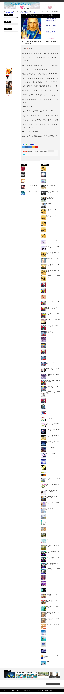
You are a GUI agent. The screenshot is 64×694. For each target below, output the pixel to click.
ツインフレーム (21, 11)
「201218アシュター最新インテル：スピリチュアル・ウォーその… (52, 363)
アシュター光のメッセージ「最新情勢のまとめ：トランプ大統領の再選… (52, 326)
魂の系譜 (19, 1)
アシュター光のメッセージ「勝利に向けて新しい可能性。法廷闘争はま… (52, 228)
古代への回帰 (48, 15)
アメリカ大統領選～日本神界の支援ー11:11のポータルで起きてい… (53, 430)
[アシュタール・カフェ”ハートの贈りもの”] (22, 5)
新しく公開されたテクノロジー (50, 203)
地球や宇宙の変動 (53, 15)
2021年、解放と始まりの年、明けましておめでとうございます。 (53, 320)
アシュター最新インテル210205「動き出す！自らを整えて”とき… (52, 234)
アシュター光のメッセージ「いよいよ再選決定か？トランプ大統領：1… (52, 314)
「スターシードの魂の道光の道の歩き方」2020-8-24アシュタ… (52, 497)
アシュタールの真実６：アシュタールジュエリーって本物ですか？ (52, 619)
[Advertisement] (11, 50)
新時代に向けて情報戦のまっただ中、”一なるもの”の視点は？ (53, 503)
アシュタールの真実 (15, 1)
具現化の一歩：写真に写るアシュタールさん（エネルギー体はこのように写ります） (31, 159)
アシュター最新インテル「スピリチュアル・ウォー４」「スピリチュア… (52, 357)
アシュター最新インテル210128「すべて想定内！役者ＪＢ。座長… (52, 253)
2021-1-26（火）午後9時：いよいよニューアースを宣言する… (53, 265)
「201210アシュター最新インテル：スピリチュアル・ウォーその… (52, 387)
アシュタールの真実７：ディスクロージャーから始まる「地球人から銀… (52, 613)
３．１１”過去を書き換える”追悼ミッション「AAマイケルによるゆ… (52, 198)
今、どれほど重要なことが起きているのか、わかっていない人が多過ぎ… (52, 442)
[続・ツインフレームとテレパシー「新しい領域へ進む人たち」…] (54, 675)
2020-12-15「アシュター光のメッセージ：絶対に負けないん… (53, 381)
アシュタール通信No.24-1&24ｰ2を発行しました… (52, 656)
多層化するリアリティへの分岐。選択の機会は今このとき (52, 607)
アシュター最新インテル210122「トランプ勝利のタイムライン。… (52, 271)
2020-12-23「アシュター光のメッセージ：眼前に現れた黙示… (53, 350)
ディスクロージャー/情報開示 (28, 11)
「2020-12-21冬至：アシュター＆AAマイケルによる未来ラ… (52, 375)
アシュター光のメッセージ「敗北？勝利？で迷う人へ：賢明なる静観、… (52, 289)
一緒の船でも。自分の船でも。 (50, 661)
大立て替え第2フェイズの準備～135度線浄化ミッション (53, 479)
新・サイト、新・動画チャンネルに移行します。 (52, 167)
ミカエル (42, 11)
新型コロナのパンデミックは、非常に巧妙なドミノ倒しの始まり (52, 582)
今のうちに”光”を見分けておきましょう (52, 447)
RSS (49, 683)
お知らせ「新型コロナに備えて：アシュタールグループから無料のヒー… (52, 588)
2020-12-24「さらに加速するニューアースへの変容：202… (53, 338)
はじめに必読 (10, 1)
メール (50, 1)
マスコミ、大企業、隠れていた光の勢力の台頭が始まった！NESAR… (52, 509)
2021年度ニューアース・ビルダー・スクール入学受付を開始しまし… (53, 179)
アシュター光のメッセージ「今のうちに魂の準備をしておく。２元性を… (52, 241)
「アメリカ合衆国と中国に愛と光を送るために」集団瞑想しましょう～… (52, 436)
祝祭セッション (22, 1)
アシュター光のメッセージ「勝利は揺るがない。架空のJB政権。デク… (52, 277)
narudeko (25, 151)
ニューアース (34, 11)
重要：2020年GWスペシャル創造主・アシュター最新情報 (52, 546)
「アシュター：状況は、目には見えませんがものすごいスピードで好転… (52, 521)
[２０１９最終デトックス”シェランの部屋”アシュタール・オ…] (21, 675)
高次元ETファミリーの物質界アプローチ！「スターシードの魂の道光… (52, 491)
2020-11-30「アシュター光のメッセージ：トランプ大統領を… (53, 399)
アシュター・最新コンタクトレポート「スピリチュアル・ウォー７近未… (52, 332)
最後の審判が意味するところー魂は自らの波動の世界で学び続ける (52, 601)
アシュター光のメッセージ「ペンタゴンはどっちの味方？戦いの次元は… (52, 302)
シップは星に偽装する (54, 158)
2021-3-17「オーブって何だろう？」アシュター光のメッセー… (52, 192)
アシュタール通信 (12, 11)
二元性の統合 (55, 11)
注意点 (28, 48)
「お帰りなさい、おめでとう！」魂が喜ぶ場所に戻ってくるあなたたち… (52, 643)
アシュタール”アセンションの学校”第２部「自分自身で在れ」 (52, 637)
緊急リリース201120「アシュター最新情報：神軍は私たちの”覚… (53, 418)
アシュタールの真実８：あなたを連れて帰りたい (52, 576)
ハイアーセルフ (38, 11)
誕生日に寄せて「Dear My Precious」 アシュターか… (53, 295)
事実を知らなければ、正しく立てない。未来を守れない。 (52, 393)
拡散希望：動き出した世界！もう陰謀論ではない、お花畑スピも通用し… (52, 527)
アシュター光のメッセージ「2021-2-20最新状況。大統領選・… (52, 216)
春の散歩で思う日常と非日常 (50, 533)
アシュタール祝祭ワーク (46, 1)
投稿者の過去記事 (50, 151)
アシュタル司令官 (6, 11)
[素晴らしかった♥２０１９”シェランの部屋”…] (9, 675)
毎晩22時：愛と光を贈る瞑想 (50, 185)
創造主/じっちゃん (44, 15)
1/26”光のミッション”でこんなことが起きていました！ (52, 259)
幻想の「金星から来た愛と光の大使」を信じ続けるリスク (52, 625)
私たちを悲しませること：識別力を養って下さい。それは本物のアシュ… (52, 460)
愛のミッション (27, 1)
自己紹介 (7, 1)
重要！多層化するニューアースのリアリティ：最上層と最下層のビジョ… (52, 595)
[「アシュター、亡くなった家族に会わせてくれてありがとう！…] (32, 675)
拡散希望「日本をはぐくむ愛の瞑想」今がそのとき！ (52, 485)
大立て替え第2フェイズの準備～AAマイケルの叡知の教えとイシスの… (52, 472)
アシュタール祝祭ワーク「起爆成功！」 (32, 191)
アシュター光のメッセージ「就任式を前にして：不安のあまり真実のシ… (52, 283)
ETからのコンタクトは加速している (31, 185)
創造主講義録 (35, 1)
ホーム (5, 1)
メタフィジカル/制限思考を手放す (48, 11)
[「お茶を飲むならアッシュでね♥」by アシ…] (43, 675)
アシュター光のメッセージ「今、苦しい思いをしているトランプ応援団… (52, 308)
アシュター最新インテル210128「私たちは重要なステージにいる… (52, 247)
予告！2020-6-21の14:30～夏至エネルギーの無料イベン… (53, 515)
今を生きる (40, 15)
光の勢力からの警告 (49, 539)
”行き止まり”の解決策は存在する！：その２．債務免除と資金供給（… (52, 564)
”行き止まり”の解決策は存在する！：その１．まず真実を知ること (52, 570)
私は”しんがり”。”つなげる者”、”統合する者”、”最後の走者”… (52, 454)
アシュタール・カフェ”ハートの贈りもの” (49, 692)
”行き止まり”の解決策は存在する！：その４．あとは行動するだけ (52, 552)
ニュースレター (31, 1)
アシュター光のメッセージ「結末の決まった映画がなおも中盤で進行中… (52, 222)
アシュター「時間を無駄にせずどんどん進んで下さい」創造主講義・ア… (52, 631)
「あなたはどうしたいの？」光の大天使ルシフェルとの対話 (52, 466)
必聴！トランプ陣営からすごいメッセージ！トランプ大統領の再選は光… (52, 369)
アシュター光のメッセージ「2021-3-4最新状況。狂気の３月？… (53, 210)
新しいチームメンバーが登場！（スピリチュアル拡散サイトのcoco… (52, 650)
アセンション (17, 11)
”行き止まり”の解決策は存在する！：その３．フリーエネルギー (52, 558)
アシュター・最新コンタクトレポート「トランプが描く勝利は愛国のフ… (52, 344)
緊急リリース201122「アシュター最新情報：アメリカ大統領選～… (53, 424)
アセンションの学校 (40, 1)
